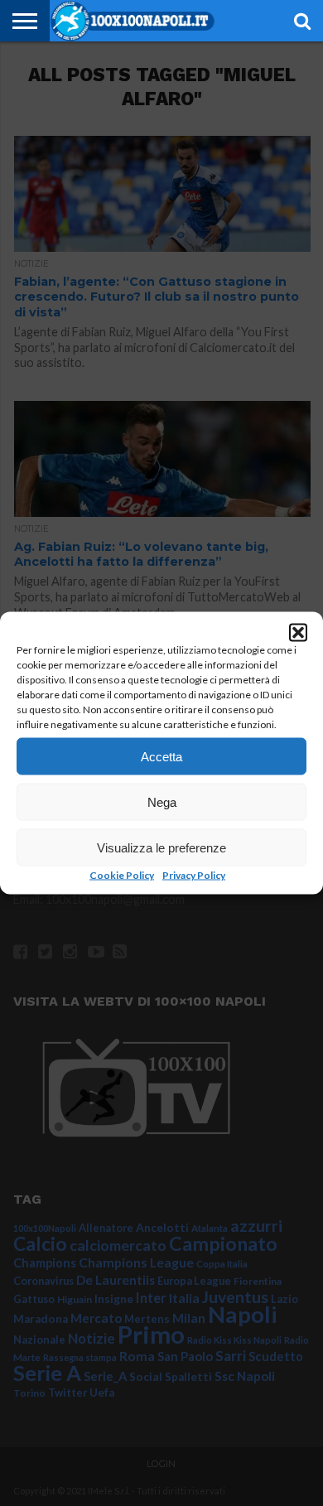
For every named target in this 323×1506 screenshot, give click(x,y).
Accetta (161, 756)
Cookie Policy (121, 875)
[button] (298, 633)
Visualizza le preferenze (161, 847)
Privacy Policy (193, 875)
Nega (161, 801)
